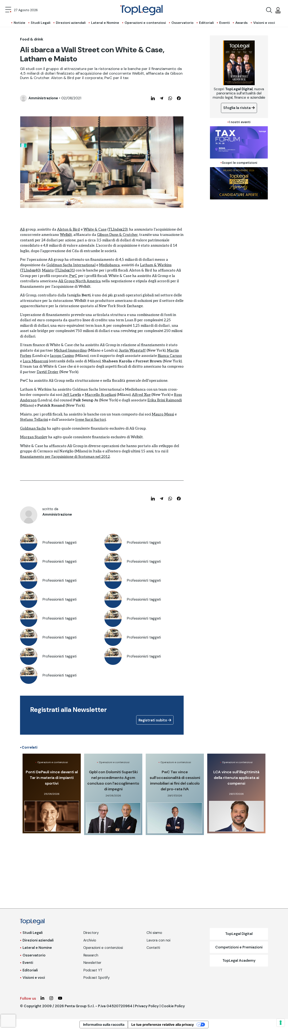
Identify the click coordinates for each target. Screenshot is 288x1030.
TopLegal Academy (239, 960)
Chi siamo (154, 932)
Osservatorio (182, 22)
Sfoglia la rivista (237, 107)
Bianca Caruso (170, 356)
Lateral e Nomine (105, 22)
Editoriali (206, 22)
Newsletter (92, 962)
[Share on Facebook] (179, 98)
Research (90, 955)
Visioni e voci (264, 22)
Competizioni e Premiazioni (238, 947)
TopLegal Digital (239, 933)
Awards (241, 22)
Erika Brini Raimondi (164, 400)
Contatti (153, 947)
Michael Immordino (70, 350)
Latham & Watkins (156, 265)
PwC (73, 276)
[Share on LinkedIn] (153, 98)
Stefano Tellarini (34, 420)
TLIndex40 (30, 270)
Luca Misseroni (35, 361)
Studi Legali (40, 22)
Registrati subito (153, 720)
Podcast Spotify (96, 977)
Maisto (48, 270)
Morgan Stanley (33, 437)
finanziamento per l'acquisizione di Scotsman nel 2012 (65, 457)
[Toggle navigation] (8, 10)
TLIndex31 (65, 270)
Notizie (19, 22)
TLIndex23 (117, 229)
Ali (22, 229)
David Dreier (47, 372)
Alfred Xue (141, 395)
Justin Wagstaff (132, 350)
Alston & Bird (68, 229)
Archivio (89, 940)
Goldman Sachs (33, 428)
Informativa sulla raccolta (103, 1024)
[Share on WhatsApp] (170, 98)
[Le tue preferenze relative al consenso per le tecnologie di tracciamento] (281, 1023)
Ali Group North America (79, 281)
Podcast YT (92, 970)
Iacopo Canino (62, 356)
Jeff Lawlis (72, 395)
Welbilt (66, 235)
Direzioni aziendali (71, 22)
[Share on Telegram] (161, 98)
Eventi (224, 22)
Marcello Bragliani (100, 395)
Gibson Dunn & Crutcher (117, 235)
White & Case (94, 229)
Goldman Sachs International (71, 265)
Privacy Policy (147, 1006)
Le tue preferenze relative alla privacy (162, 1024)
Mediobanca (109, 265)
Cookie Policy (173, 1006)
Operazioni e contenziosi (145, 22)
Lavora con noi (158, 940)
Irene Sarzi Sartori (90, 420)
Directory (91, 932)
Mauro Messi (163, 414)
